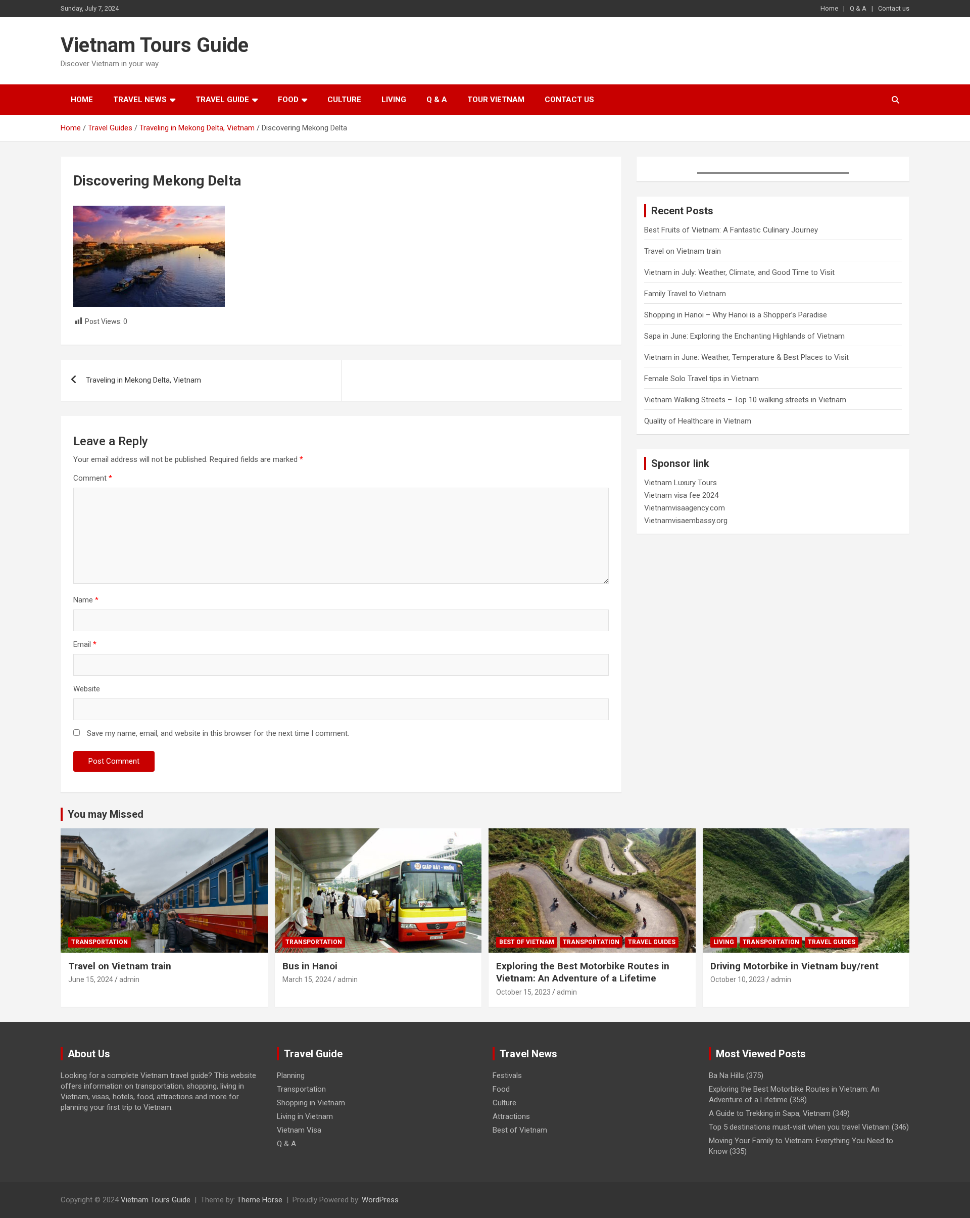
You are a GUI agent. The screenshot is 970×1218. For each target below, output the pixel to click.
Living (393, 99)
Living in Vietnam (305, 1116)
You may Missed (105, 814)
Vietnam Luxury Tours (680, 482)
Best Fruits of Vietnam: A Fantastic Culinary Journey (731, 230)
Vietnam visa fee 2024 (681, 495)
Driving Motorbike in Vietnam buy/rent (794, 966)
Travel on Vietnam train (682, 251)
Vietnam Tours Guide (155, 45)
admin (129, 979)
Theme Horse (259, 1199)
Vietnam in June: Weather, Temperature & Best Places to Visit (746, 357)
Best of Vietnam (526, 942)
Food (288, 99)
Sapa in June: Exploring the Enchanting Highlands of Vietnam (744, 336)
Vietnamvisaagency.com (684, 507)
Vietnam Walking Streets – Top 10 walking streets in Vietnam (745, 399)
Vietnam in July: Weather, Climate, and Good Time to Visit (739, 272)
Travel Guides (651, 942)
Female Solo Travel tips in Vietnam (701, 378)
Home (829, 8)
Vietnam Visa (299, 1130)
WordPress (380, 1199)
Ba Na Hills (726, 1075)
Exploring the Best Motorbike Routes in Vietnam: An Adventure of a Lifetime (582, 972)
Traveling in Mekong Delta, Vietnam (143, 380)
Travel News (140, 99)
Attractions (511, 1116)
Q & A (858, 8)
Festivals (507, 1075)
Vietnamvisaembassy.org (686, 520)
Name (86, 599)
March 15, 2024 (306, 979)
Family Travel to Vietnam (685, 293)
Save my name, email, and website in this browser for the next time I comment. (218, 733)
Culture (344, 99)
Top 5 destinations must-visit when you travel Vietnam (799, 1127)
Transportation (99, 942)
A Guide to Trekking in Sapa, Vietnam (770, 1113)
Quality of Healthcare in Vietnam (697, 421)
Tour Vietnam (495, 99)
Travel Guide (222, 99)
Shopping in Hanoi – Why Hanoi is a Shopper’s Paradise (735, 314)
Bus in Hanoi (309, 966)
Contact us (893, 8)
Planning (291, 1075)
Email (84, 644)
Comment (92, 478)
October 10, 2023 (737, 979)
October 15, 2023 (523, 992)
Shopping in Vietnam (311, 1102)
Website (86, 688)
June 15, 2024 (90, 979)
